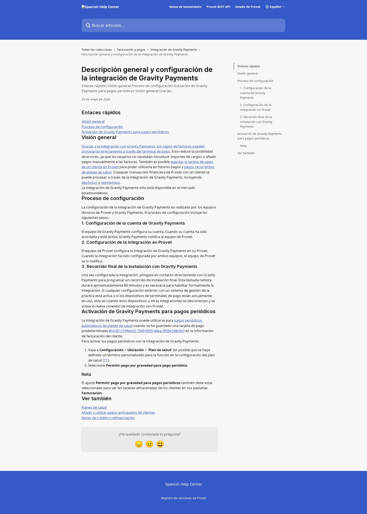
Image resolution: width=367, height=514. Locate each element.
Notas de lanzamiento (185, 6)
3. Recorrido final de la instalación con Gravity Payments (256, 121)
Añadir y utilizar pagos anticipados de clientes (118, 412)
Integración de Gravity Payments (174, 50)
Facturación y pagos (131, 50)
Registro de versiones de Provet (183, 498)
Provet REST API (218, 6)
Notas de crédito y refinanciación (108, 417)
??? (105, 360)
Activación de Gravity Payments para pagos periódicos (125, 132)
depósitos (89, 182)
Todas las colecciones (97, 50)
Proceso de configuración (102, 126)
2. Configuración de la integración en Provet (255, 107)
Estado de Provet (247, 6)
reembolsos (110, 182)
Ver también (246, 153)
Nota (243, 146)
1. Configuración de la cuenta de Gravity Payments (255, 93)
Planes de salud (94, 407)
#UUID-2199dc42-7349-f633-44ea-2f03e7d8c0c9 (147, 330)
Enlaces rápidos (248, 66)
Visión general (93, 121)
